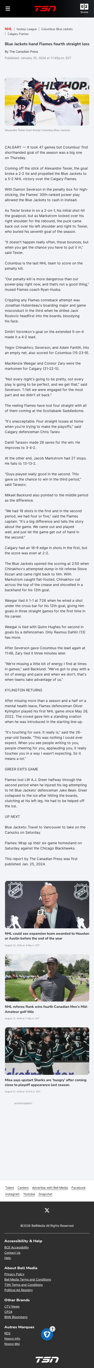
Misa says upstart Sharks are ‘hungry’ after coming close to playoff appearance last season (46, 1082)
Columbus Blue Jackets (57, 29)
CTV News (11, 1306)
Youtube (29, 1194)
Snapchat (45, 1194)
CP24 (8, 1312)
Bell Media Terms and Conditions (27, 1279)
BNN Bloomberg (16, 1317)
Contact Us (12, 1252)
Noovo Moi (12, 1344)
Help (7, 1258)
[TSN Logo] (45, 8)
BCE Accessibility (16, 1247)
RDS (7, 1333)
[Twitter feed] (47, 1210)
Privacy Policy (14, 1274)
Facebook (78, 1187)
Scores (84, 12)
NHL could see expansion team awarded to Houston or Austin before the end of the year (47, 936)
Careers (23, 1187)
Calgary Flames (18, 34)
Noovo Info (12, 1338)
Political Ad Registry (18, 1290)
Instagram (12, 1194)
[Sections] (7, 8)
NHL (8, 29)
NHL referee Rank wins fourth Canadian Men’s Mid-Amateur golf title (46, 1009)
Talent (9, 1187)
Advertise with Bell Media (50, 1187)
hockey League (27, 29)
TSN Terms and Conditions (23, 1285)
